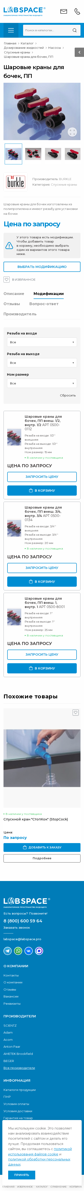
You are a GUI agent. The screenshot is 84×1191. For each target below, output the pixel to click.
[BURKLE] (18, 183)
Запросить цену (42, 477)
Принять (21, 1175)
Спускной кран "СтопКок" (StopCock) (36, 819)
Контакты (11, 975)
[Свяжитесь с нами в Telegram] (8, 951)
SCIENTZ (10, 1025)
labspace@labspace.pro (22, 939)
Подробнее (42, 858)
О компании (13, 982)
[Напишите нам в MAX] (39, 951)
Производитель (20, 314)
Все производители (19, 1068)
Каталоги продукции (20, 1090)
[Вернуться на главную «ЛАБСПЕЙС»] (42, 902)
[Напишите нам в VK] (28, 951)
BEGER (9, 1061)
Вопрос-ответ (44, 304)
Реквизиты (12, 1003)
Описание (14, 294)
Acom (8, 1039)
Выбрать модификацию (42, 267)
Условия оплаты (16, 1104)
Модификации (49, 294)
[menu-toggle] (11, 30)
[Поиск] (74, 30)
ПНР (7, 1097)
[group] (42, 111)
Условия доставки (18, 1111)
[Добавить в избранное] (76, 713)
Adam (8, 1032)
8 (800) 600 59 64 (23, 921)
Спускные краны (64, 184)
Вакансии (11, 996)
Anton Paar (12, 1046)
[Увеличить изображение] (72, 132)
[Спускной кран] (42, 758)
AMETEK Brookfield (18, 1054)
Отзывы (12, 304)
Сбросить (68, 395)
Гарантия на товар (18, 1118)
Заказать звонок (17, 927)
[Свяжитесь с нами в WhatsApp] (18, 951)
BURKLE (65, 179)
